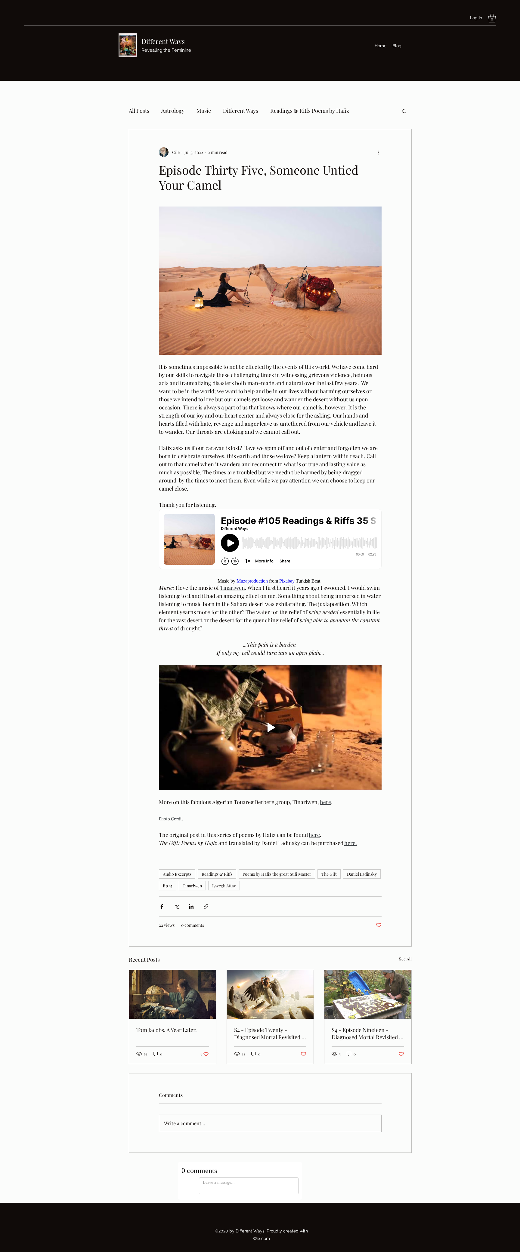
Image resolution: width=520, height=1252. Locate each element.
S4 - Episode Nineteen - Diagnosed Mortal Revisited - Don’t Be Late (367, 1033)
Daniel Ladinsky (362, 874)
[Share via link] (206, 906)
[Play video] (270, 727)
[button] (492, 18)
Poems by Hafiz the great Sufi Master (277, 874)
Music (204, 110)
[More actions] (378, 152)
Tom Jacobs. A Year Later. (166, 1029)
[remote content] (270, 539)
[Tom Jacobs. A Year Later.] (172, 994)
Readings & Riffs (217, 874)
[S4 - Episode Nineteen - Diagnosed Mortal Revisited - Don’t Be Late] (367, 994)
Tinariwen (192, 886)
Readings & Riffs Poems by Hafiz (309, 110)
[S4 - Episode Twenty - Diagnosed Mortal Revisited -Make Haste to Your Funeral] (270, 994)
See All (405, 959)
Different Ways (163, 41)
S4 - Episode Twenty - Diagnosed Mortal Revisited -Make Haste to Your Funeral (269, 1033)
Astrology (172, 110)
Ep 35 (167, 886)
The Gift (329, 874)
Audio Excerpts (177, 874)
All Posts (139, 110)
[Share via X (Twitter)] (176, 906)
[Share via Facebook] (162, 906)
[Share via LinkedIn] (191, 906)
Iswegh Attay (224, 886)
